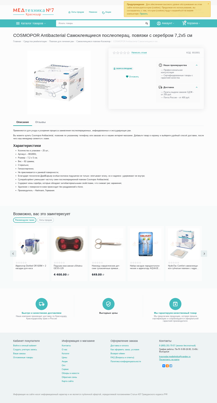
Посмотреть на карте (169, 359)
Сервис (65, 369)
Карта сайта (67, 381)
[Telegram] (170, 365)
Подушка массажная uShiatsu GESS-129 (68, 267)
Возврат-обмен (118, 353)
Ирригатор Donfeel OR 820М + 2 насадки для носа (31, 267)
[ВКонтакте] (163, 365)
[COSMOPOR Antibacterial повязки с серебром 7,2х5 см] (59, 82)
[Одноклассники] (167, 365)
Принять (144, 14)
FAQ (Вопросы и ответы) (122, 357)
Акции (108, 12)
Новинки (93, 12)
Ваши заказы (19, 353)
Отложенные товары (23, 357)
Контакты (66, 345)
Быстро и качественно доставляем (41, 313)
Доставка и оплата (120, 345)
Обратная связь (69, 377)
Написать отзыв (139, 52)
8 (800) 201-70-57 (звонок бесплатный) (177, 345)
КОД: (188, 52)
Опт (63, 365)
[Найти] (146, 23)
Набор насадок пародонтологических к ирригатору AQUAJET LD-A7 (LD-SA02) (145, 267)
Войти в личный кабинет (25, 345)
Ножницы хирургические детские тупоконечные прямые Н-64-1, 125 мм (106, 267)
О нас (64, 349)
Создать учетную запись (25, 349)
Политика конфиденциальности (126, 361)
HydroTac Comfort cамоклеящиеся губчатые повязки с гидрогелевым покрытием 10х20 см (183, 267)
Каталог (65, 353)
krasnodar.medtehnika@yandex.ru (174, 356)
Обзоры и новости (70, 373)
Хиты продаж (77, 12)
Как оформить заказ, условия (125, 349)
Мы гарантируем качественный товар (175, 313)
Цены (64, 357)
